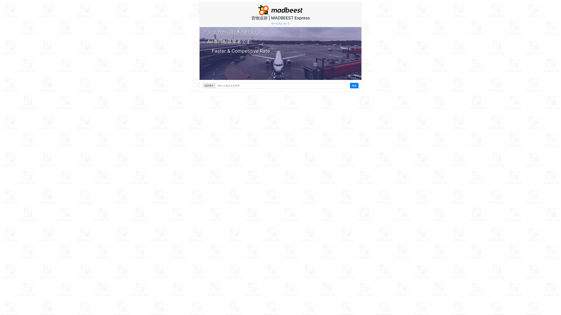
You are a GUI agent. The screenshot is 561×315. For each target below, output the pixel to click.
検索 (354, 85)
